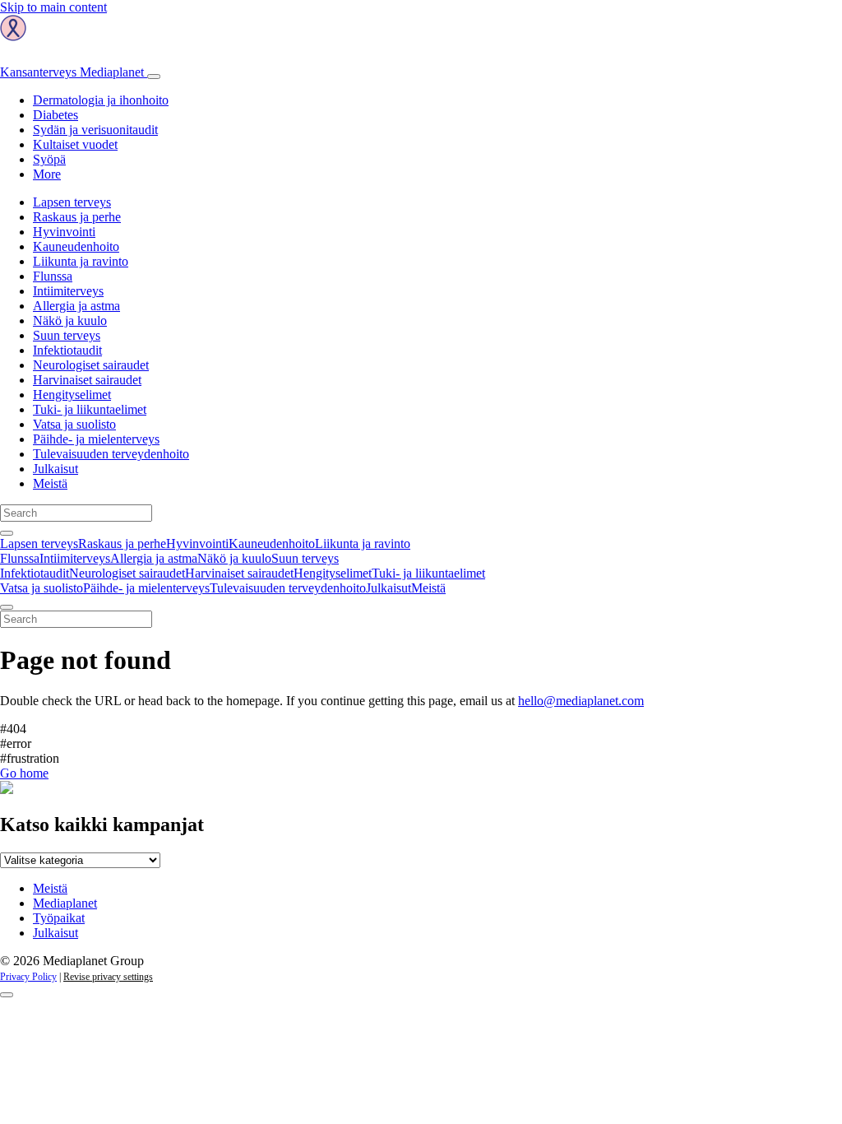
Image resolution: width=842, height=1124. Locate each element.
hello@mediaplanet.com (581, 701)
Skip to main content (53, 7)
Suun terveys (66, 335)
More (47, 174)
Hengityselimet (72, 395)
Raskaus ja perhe (77, 217)
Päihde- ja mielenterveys (96, 439)
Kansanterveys (72, 72)
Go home (24, 773)
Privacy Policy (28, 976)
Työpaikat (59, 918)
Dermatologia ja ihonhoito (101, 100)
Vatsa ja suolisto (74, 424)
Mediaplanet (65, 903)
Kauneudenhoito (76, 246)
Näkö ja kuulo (70, 320)
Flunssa (52, 276)
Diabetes (55, 115)
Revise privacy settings (108, 976)
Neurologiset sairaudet (91, 365)
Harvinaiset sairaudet (87, 380)
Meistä (50, 483)
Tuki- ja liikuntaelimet (89, 409)
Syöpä (49, 159)
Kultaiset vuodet (75, 144)
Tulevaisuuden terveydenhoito (111, 454)
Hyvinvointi (64, 232)
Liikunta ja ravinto (80, 261)
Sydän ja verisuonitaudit (95, 130)
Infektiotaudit (67, 350)
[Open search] (6, 533)
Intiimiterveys (68, 291)
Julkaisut (55, 469)
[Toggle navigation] (153, 76)
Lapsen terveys (72, 202)
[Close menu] (6, 607)
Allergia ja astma (76, 306)
